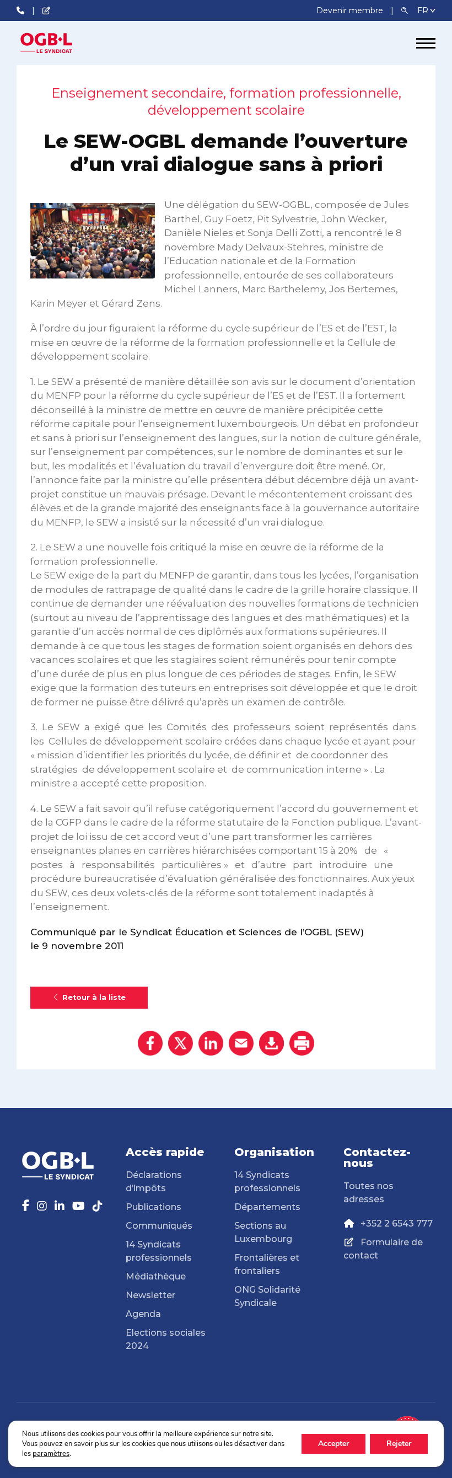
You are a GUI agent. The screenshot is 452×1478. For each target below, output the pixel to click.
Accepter (333, 1443)
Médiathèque (156, 1276)
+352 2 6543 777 (396, 1223)
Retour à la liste (94, 997)
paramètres (51, 1454)
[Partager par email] (241, 1043)
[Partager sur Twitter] (180, 1043)
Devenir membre (350, 10)
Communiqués (159, 1225)
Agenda (143, 1314)
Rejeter (398, 1443)
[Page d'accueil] (58, 43)
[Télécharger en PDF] (271, 1043)
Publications (153, 1207)
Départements (267, 1207)
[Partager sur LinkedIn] (210, 1043)
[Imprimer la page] (301, 1043)
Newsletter (150, 1295)
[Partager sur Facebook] (150, 1043)
